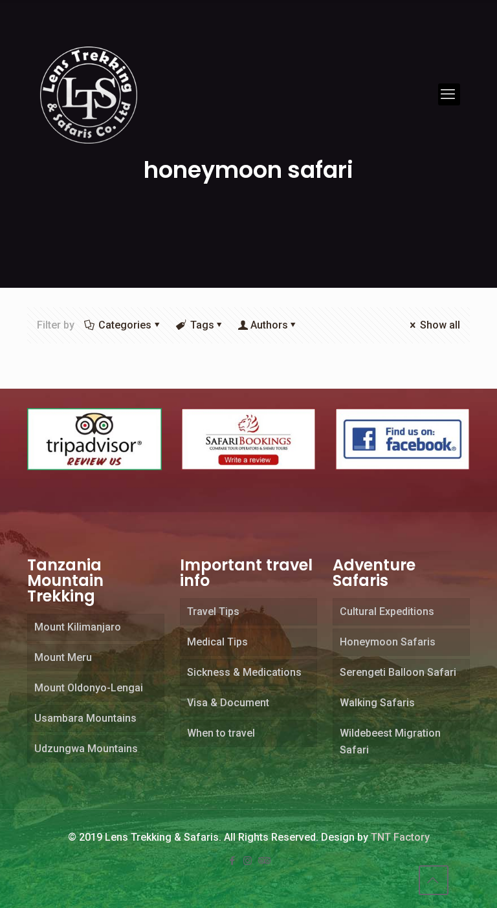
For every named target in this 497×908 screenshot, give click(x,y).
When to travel (221, 733)
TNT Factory (400, 837)
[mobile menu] (449, 94)
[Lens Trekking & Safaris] (88, 94)
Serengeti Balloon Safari (398, 672)
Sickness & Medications (244, 672)
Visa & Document (228, 703)
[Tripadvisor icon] (264, 861)
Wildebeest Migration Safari (390, 741)
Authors (269, 325)
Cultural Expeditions (387, 611)
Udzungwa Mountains (86, 748)
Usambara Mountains (85, 718)
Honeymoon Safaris (388, 642)
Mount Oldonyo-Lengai (88, 688)
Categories (124, 325)
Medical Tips (217, 642)
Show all (440, 325)
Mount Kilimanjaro (77, 627)
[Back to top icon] (433, 880)
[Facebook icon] (233, 861)
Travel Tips (213, 611)
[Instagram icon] (248, 861)
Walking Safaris (377, 703)
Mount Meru (63, 657)
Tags (202, 325)
